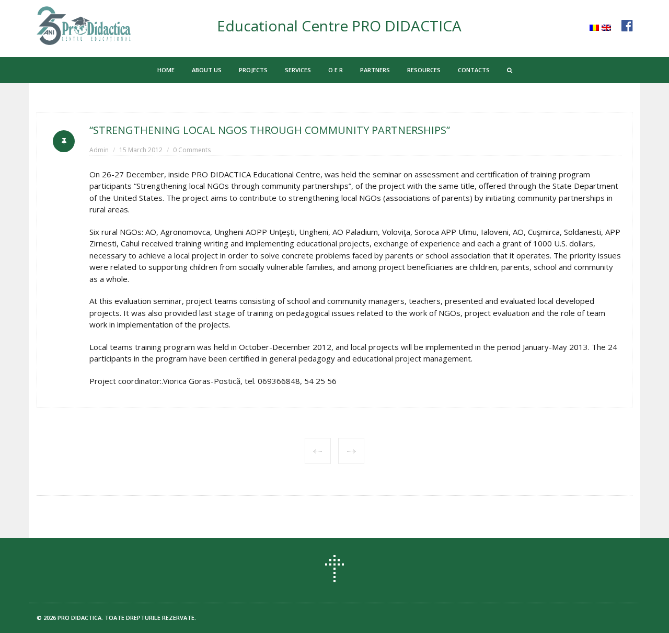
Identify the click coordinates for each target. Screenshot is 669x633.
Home (166, 70)
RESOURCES (424, 70)
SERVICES (298, 70)
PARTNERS (375, 70)
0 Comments (192, 149)
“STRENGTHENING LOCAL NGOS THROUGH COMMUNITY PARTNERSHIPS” (269, 130)
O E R (335, 70)
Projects (253, 70)
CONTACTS (474, 70)
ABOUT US (207, 70)
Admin (99, 149)
